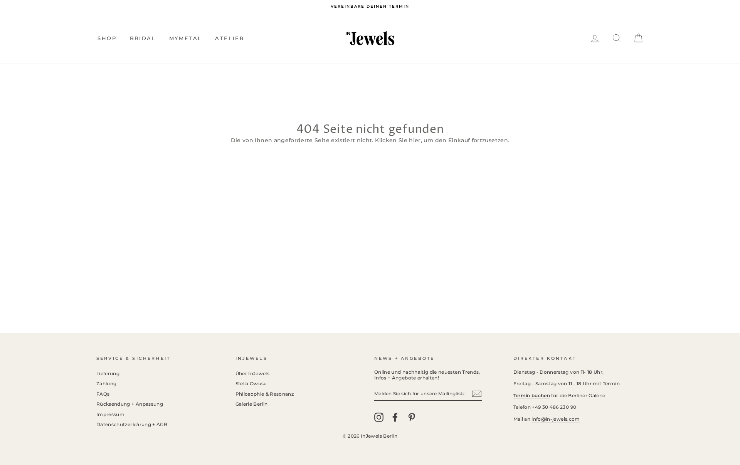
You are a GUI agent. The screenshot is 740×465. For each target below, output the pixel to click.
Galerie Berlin (251, 404)
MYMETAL (185, 38)
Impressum (110, 414)
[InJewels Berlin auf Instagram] (378, 417)
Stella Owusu (251, 383)
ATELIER (229, 38)
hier (414, 140)
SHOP (107, 38)
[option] (370, 6)
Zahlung (106, 383)
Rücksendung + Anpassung (129, 404)
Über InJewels (252, 373)
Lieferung (107, 373)
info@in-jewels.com (555, 419)
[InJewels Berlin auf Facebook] (395, 417)
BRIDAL (143, 38)
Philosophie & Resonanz (264, 394)
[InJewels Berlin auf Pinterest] (411, 417)
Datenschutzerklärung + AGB (131, 424)
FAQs (102, 394)
